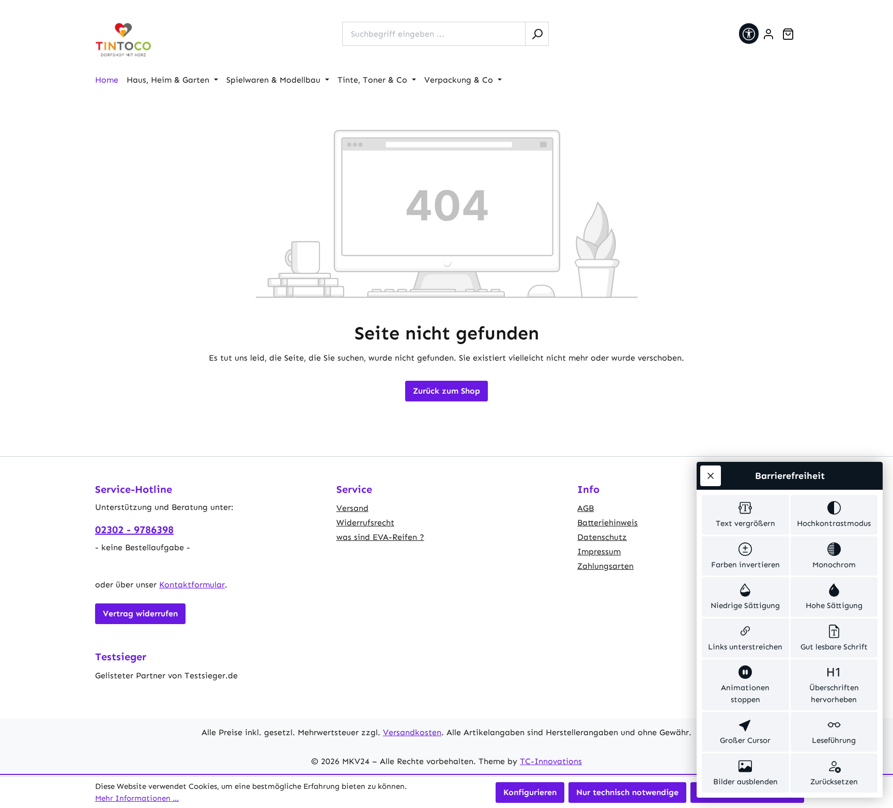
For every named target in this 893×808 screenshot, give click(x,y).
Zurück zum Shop (446, 391)
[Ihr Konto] (768, 34)
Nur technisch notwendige (627, 792)
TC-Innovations (551, 761)
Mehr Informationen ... (137, 798)
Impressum (599, 551)
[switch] (745, 515)
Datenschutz (602, 537)
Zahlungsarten (605, 566)
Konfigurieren (530, 792)
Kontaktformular (192, 584)
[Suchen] (537, 34)
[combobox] (434, 34)
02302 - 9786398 (134, 529)
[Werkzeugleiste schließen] (710, 475)
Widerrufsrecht (365, 522)
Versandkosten (412, 732)
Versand (352, 508)
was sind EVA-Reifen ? (380, 537)
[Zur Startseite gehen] (123, 40)
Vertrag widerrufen (140, 613)
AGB (585, 508)
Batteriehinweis (607, 522)
